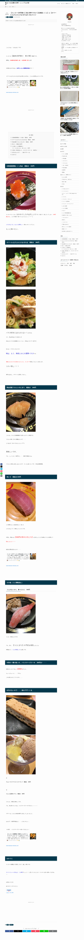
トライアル (64, 196)
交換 (68, 263)
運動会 (63, 172)
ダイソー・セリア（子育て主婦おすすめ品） (69, 194)
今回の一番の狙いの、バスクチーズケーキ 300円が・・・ (26, 150)
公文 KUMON (65, 165)
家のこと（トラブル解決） (67, 226)
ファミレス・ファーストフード (67, 203)
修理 (71, 263)
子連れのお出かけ (65, 224)
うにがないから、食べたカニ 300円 (22, 148)
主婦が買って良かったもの (67, 215)
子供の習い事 (64, 156)
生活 (7, 924)
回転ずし (11, 924)
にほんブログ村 (9, 892)
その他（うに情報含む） (18, 146)
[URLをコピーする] (53, 931)
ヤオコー (63, 210)
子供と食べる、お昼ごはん (67, 179)
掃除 (74, 263)
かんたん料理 (64, 177)
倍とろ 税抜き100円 (17, 144)
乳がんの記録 (64, 146)
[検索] (78, 0)
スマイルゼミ (65, 163)
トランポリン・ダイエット (67, 199)
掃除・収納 (64, 181)
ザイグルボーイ (65, 217)
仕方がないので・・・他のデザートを (21, 152)
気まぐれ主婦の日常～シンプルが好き (17, 3)
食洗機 (70, 265)
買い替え (66, 265)
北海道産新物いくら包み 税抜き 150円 (22, 137)
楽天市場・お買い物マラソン (67, 231)
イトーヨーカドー (65, 191)
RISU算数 (64, 158)
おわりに (14, 154)
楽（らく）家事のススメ (66, 174)
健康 (62, 148)
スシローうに (65, 222)
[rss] (76, 0)
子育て (63, 151)
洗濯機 (62, 265)
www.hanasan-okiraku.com (12, 92)
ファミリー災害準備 (65, 201)
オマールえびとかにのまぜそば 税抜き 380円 (23, 139)
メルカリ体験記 (65, 208)
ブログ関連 (64, 143)
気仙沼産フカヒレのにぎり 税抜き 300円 (22, 142)
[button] (9, 931)
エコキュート (63, 263)
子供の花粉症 (64, 167)
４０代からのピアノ (65, 188)
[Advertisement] (31, 33)
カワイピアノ (65, 160)
